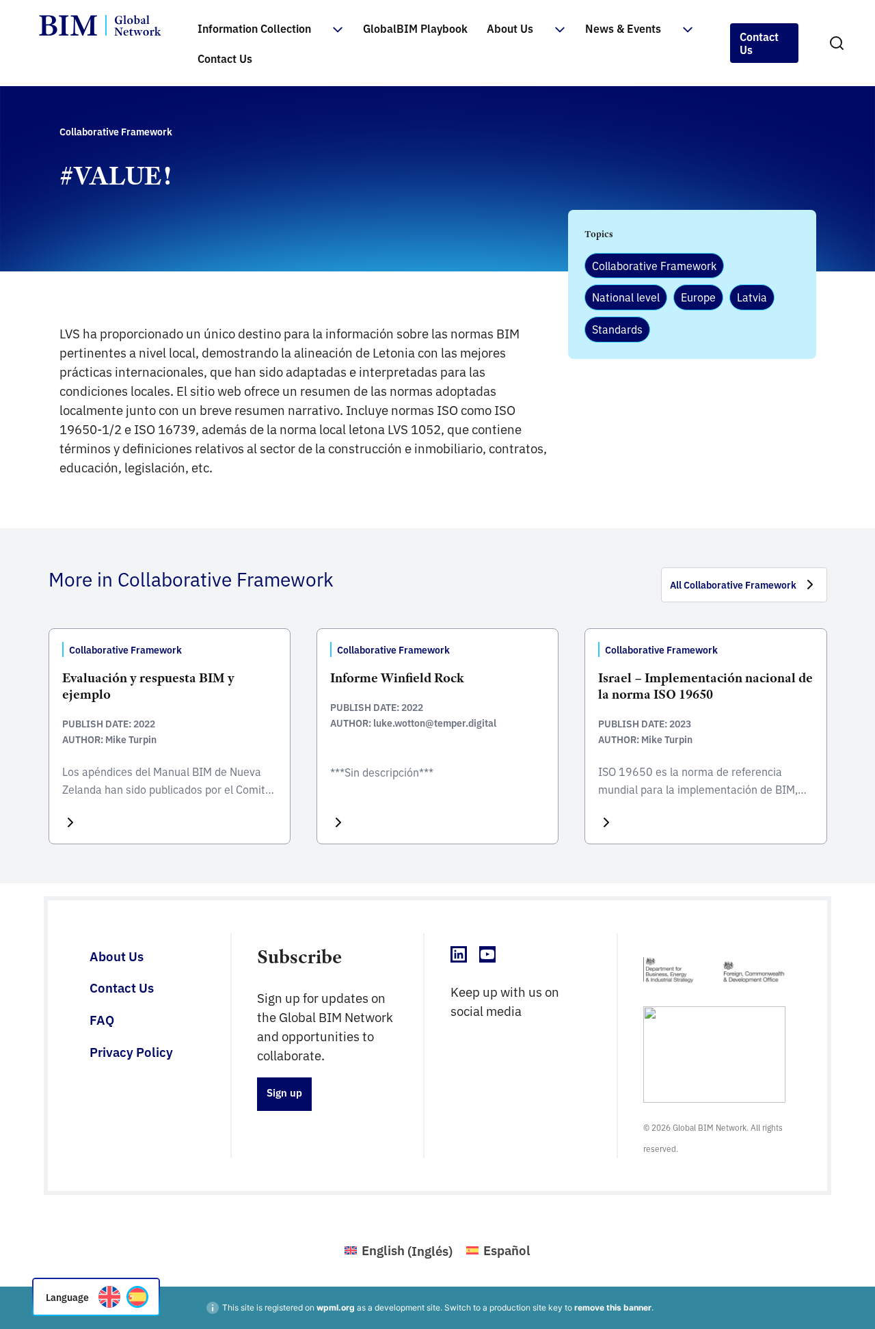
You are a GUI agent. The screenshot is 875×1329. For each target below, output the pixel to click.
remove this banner (612, 1307)
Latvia (752, 296)
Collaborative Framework (654, 265)
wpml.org (336, 1307)
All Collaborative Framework (733, 584)
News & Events (623, 28)
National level (626, 296)
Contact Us (225, 58)
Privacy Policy (131, 1051)
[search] (836, 43)
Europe (698, 296)
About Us (510, 28)
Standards (617, 328)
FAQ (102, 1019)
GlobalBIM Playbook (415, 28)
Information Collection (254, 28)
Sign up (284, 1092)
